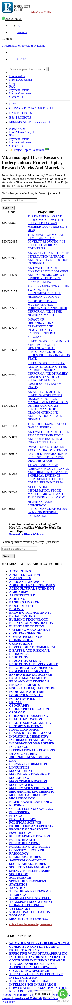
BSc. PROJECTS (20, 117)
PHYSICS (16, 815)
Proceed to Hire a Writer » (26, 534)
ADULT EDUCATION (24, 574)
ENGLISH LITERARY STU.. (29, 671)
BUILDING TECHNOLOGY (28, 619)
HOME (13, 103)
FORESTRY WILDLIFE (26, 698)
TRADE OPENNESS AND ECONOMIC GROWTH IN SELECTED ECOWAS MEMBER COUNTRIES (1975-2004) (48, 223)
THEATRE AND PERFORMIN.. (31, 891)
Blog (12, 83)
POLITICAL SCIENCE (25, 822)
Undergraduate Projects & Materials (23, 45)
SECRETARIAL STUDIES (27, 863)
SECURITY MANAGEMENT (29, 867)
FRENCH (15, 702)
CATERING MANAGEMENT (29, 629)
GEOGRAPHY (19, 705)
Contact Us (22, 32)
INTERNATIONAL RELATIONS (32, 750)
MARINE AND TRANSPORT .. (30, 774)
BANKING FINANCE (24, 602)
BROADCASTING (22, 616)
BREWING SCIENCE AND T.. (30, 612)
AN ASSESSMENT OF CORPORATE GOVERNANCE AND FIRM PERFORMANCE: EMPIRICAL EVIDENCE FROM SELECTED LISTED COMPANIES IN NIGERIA (48, 474)
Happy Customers (20, 93)
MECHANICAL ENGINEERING (31, 791)
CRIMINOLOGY (21, 640)
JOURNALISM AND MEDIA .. (30, 757)
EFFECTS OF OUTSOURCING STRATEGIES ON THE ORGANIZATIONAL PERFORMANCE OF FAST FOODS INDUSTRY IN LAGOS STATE (49, 350)
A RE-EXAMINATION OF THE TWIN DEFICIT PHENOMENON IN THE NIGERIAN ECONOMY (48, 291)
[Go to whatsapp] (63, 994)
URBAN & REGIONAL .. (26, 905)
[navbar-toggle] (3, 39)
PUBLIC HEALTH (22, 839)
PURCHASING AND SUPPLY (29, 846)
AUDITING (17, 598)
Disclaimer (8, 1001)
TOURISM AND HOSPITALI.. (30, 898)
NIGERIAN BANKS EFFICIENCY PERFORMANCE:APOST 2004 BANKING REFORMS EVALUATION (48, 508)
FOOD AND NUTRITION (26, 691)
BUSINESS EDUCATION (26, 626)
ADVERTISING (20, 578)
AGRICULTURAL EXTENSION (31, 588)
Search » (8, 207)
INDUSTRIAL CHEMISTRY (29, 736)
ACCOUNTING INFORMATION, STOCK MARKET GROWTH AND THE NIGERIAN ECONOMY (47, 492)
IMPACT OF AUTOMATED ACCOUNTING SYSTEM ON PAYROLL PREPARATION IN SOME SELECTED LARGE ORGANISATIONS (48, 453)
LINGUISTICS (19, 767)
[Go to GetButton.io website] (63, 1001)
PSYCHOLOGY (20, 832)
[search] (47, 69)
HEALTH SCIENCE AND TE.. (30, 722)
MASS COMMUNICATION (28, 781)
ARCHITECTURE (22, 595)
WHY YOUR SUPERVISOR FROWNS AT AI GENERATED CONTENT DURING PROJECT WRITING (39, 947)
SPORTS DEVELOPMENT (27, 881)
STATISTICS (18, 884)
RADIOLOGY (19, 853)
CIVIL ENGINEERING (25, 633)
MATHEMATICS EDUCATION (31, 788)
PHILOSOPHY (19, 812)
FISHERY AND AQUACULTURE (32, 688)
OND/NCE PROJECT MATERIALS (32, 108)
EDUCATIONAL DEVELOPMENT (33, 664)
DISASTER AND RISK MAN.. (29, 650)
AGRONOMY (18, 592)
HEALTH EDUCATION (25, 719)
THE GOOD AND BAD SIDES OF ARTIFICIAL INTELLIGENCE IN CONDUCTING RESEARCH (33, 967)
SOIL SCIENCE (20, 877)
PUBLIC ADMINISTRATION (29, 836)
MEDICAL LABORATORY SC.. (31, 795)
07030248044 (13, 19)
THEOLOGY (18, 894)
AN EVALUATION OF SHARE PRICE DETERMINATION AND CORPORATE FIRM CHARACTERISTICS (48, 437)
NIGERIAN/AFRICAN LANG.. (30, 802)
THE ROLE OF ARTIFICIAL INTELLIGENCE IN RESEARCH (32, 982)
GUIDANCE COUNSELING (28, 715)
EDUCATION (18, 657)
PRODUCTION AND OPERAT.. (31, 826)
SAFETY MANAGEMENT (27, 860)
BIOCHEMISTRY (21, 605)
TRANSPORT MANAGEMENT (31, 901)
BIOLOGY (16, 609)
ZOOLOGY (17, 915)
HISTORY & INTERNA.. (26, 726)
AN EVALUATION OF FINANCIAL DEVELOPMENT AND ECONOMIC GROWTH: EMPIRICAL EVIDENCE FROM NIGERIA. (48, 274)
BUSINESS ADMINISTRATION (31, 623)
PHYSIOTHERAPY (22, 819)
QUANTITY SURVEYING (27, 850)
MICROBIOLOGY (22, 798)
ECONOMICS (19, 654)
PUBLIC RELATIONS (24, 843)
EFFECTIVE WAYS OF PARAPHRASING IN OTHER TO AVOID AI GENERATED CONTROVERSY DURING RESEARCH (38, 957)
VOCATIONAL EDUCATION (29, 912)
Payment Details (19, 90)
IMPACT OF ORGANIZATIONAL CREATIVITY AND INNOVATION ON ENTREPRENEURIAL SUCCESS (42, 328)
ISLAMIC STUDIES (23, 753)
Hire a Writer (17, 76)
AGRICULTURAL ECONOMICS (32, 585)
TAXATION (17, 888)
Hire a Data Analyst (21, 79)
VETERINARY (19, 908)
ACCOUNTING (20, 571)
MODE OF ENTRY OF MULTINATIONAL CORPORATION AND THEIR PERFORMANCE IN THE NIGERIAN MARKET (47, 308)
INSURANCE (18, 746)
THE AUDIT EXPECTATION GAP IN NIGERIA (47, 425)
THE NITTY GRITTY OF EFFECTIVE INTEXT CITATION (36, 976)
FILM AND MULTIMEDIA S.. (29, 681)
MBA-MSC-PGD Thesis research (29, 122)
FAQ (19, 26)
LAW (12, 760)
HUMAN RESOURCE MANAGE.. (32, 733)
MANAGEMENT (21, 771)
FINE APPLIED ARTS (24, 685)
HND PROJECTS (20, 113)
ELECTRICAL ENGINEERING (31, 667)
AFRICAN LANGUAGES (26, 581)
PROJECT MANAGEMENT (28, 829)
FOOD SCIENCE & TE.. (26, 695)
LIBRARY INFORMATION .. (29, 764)
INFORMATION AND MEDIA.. (31, 740)
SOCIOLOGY (18, 874)
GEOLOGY (17, 712)
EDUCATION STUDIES (25, 660)
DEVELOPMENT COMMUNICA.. (33, 647)
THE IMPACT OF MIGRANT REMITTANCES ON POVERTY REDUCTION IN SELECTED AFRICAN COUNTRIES (47, 241)
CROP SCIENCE (21, 643)
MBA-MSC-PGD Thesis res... (28, 919)
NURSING (16, 805)
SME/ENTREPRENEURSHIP (29, 870)
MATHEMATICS (21, 784)
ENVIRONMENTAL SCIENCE (30, 674)
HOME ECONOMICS (24, 729)
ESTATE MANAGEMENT (27, 678)
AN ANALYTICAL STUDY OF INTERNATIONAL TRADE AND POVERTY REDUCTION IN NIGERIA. (48, 258)
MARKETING (19, 777)
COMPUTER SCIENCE (25, 636)
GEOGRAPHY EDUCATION (29, 709)
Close (21, 59)
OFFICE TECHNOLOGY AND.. (31, 808)
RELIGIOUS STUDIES (25, 857)
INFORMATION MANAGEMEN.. (32, 743)
